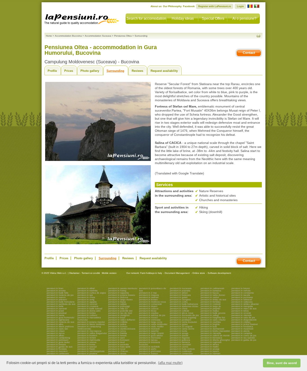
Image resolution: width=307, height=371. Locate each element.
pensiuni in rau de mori (120, 313)
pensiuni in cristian (241, 322)
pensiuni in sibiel (86, 288)
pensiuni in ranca (56, 333)
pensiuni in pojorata (180, 290)
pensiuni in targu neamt (151, 333)
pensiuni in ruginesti (211, 342)
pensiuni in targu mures (120, 299)
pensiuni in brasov (148, 353)
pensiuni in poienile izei (120, 311)
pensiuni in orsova (87, 342)
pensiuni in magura (149, 295)
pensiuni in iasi (85, 295)
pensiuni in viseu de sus (243, 308)
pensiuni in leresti (117, 335)
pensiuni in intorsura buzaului (149, 343)
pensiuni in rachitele (149, 346)
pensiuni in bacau (210, 293)
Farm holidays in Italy (151, 273)
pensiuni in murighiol (118, 315)
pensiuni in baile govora (213, 313)
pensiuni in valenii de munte (215, 335)
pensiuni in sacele (240, 295)
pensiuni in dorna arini (89, 311)
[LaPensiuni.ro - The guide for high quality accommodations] (82, 18)
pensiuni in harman (210, 353)
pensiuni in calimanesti (212, 288)
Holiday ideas (183, 18)
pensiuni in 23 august (181, 326)
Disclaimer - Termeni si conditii (84, 273)
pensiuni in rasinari (148, 297)
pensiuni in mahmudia (89, 340)
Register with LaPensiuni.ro (214, 6)
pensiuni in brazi (116, 317)
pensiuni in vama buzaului (183, 322)
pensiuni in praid (55, 311)
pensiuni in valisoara (242, 302)
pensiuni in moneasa (150, 337)
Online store (198, 273)
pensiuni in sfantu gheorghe (215, 340)
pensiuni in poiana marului (91, 322)
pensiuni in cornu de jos (243, 335)
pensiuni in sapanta (118, 293)
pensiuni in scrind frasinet (244, 324)
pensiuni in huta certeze (182, 349)
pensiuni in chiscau (118, 351)
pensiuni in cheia (86, 297)
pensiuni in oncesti (241, 313)
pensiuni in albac (55, 335)
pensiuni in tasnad (87, 346)
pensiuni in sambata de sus (61, 304)
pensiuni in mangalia (242, 306)
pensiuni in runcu (117, 331)
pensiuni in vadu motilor (151, 326)
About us (156, 6)
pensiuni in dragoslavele (244, 319)
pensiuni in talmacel (241, 299)
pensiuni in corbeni (87, 315)
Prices (68, 70)
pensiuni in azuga (179, 333)
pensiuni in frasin (86, 349)
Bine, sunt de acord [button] (282, 363)
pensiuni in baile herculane (61, 302)
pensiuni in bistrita (117, 333)
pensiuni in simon (179, 293)
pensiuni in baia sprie (119, 346)
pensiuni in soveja (210, 349)
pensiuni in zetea (179, 324)
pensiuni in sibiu (55, 324)
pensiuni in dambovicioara (121, 328)
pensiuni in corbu (179, 302)
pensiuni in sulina (117, 324)
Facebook (189, 6)
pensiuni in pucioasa (242, 297)
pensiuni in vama (55, 315)
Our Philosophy (172, 6)
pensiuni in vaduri (210, 297)
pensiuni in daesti (179, 335)
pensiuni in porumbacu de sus (152, 289)
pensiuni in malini (209, 346)
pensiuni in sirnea (210, 344)
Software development (219, 273)
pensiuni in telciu (240, 311)
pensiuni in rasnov (56, 297)
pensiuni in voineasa (149, 319)
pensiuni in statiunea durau (184, 306)
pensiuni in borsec (148, 299)
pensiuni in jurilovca (180, 340)
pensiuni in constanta (242, 293)
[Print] (258, 35)
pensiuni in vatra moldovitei (153, 324)
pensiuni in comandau (181, 353)
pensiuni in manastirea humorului (89, 318)
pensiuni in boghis (210, 324)
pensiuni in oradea (148, 313)
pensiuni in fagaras (180, 337)
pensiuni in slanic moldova (91, 324)
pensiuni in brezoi (240, 288)
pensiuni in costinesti (180, 351)
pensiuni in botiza (87, 313)
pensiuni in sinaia (117, 353)
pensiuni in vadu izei (57, 328)
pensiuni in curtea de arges (92, 293)
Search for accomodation (146, 18)
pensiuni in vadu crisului (213, 319)
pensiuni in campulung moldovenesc (89, 327)
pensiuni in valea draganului (92, 333)
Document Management (177, 273)
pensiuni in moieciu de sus (60, 322)
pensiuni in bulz (209, 326)
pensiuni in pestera (87, 353)
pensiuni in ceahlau (211, 322)
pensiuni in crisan (56, 331)
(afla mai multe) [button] (170, 363)
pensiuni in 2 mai (148, 293)
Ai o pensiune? (244, 18)
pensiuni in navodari (180, 344)
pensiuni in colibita (117, 322)
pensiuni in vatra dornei (213, 295)
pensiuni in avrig (86, 299)
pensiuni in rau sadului (243, 337)
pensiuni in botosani (118, 340)
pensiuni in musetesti (242, 328)
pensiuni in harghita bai (213, 317)
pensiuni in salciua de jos (152, 315)
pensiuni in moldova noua (152, 302)
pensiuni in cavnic (179, 346)
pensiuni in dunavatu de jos (184, 315)
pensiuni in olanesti (241, 315)
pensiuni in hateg (117, 290)
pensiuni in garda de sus (59, 346)
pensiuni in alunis (240, 331)
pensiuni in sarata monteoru (122, 288)
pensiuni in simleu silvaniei (245, 304)
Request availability (164, 70)
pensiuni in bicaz (147, 311)
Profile (52, 70)
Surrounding (115, 70)
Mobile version (109, 273)
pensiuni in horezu (117, 326)
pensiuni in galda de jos (243, 340)
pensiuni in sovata (56, 290)
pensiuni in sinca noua (181, 313)
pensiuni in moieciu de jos (60, 295)
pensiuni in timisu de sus (213, 299)
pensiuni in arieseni (57, 299)
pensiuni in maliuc (210, 311)
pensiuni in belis (55, 306)
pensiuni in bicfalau (211, 302)
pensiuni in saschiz (149, 331)
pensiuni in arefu (147, 349)
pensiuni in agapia (87, 302)
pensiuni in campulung (58, 337)
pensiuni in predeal (57, 313)
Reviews (137, 70)
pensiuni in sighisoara (58, 319)
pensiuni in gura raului (58, 342)
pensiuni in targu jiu (211, 306)
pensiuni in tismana (180, 342)
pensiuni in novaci (148, 317)
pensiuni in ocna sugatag (183, 317)
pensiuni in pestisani (180, 319)
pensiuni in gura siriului (151, 335)
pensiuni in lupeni (210, 351)
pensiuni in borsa (86, 344)
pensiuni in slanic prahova (60, 326)
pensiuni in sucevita (118, 344)
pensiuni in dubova (118, 297)
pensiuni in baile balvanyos (184, 304)
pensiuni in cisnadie (211, 333)
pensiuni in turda (178, 331)
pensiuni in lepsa (117, 302)
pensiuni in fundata (57, 349)
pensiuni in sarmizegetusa (91, 351)
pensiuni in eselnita (88, 290)
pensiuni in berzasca (211, 337)
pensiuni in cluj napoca (89, 331)
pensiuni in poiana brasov (121, 295)
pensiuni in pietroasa (150, 351)
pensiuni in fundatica (242, 326)
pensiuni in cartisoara (58, 353)
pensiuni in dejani (148, 306)
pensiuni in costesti (210, 304)
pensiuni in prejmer (210, 308)
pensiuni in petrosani (57, 340)
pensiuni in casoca (148, 308)
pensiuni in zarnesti (57, 308)
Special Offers (213, 18)
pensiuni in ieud (116, 342)
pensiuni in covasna (88, 306)
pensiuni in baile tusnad (90, 308)
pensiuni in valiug (210, 315)
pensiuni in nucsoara (180, 288)
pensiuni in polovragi (119, 306)
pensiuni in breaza (56, 344)
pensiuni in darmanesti (212, 328)
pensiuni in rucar (116, 349)
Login (240, 6)
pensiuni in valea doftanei (121, 319)
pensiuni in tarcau (148, 340)
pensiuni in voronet (87, 304)
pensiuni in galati (178, 297)
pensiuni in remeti (87, 337)
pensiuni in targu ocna (150, 322)
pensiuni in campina (241, 333)
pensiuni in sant (116, 337)
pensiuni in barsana (211, 290)
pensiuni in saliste (117, 304)
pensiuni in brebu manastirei (215, 331)
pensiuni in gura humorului (60, 317)
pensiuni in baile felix (57, 293)
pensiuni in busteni (87, 335)
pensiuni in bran (55, 288)
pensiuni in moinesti (149, 328)
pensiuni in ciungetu (180, 299)
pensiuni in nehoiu (241, 290)
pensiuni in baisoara (180, 295)
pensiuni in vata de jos (243, 317)
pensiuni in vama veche (182, 328)
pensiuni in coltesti (179, 311)
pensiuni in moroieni (57, 351)
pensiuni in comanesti (150, 304)
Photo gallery (89, 70)
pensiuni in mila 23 (118, 308)
